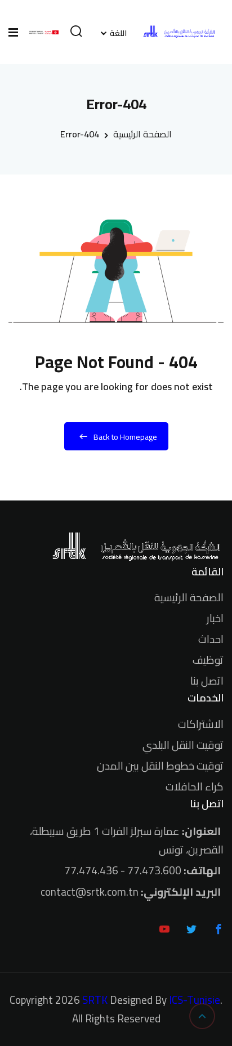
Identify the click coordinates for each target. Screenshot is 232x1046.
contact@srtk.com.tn (90, 892)
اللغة (118, 33)
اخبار (215, 618)
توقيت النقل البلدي (183, 744)
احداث (211, 639)
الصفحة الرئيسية (142, 134)
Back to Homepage (125, 437)
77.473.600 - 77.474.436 (122, 870)
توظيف (208, 659)
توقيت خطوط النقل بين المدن (160, 765)
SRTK (95, 1000)
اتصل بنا (207, 680)
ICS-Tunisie (194, 1000)
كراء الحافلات (195, 786)
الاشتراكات (201, 724)
